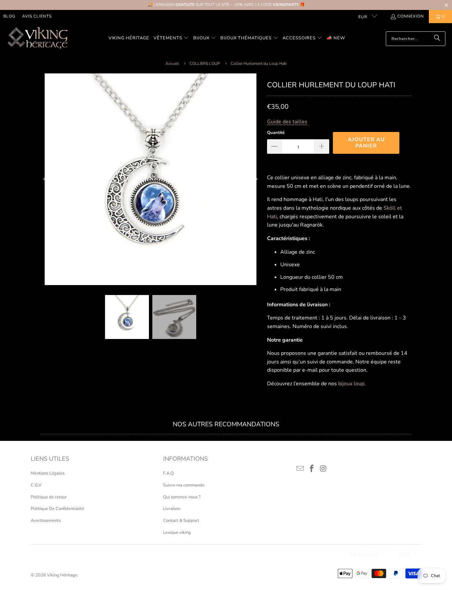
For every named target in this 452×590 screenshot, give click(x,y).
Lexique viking (177, 532)
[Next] (255, 179)
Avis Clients (37, 16)
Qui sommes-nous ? (182, 497)
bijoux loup (351, 383)
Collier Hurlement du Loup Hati (259, 63)
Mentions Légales (48, 473)
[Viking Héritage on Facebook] (312, 469)
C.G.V (36, 485)
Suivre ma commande (183, 485)
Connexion (410, 16)
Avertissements (46, 521)
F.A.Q (168, 473)
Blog (9, 16)
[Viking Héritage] (37, 38)
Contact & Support (181, 521)
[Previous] (45, 179)
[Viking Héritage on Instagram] (323, 469)
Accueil (172, 63)
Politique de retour (49, 497)
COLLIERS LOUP (205, 63)
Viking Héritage (62, 575)
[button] (171, 38)
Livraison (171, 509)
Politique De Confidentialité (57, 509)
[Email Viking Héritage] (300, 469)
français (363, 554)
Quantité (276, 133)
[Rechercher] (437, 38)
